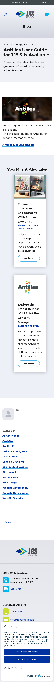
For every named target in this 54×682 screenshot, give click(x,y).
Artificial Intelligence (15, 451)
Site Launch (9, 472)
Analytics (7, 441)
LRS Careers (40, 2)
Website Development (15, 493)
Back (8, 522)
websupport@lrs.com (22, 619)
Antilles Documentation (18, 144)
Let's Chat (15, 589)
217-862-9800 (18, 611)
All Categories (10, 435)
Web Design (9, 482)
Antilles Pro (9, 446)
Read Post (31, 259)
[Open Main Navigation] (47, 14)
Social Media (10, 477)
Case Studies (10, 456)
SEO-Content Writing (15, 467)
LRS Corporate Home (18, 2)
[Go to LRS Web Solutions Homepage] (25, 14)
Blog (19, 44)
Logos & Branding (13, 462)
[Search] (5, 14)
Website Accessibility (15, 488)
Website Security (12, 498)
